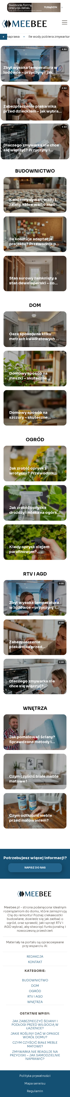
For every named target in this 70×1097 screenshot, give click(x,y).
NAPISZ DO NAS (35, 867)
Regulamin (35, 1091)
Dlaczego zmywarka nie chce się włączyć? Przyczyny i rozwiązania (31, 147)
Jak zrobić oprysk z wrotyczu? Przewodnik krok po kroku (31, 471)
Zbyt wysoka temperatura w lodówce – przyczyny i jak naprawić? (30, 70)
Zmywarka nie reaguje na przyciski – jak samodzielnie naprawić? (35, 1055)
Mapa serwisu (35, 1083)
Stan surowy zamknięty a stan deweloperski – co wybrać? (33, 281)
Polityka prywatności (35, 1076)
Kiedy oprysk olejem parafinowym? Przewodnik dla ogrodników (29, 549)
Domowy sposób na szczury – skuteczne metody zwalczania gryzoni (28, 415)
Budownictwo (35, 171)
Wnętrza (35, 708)
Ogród (35, 440)
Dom (35, 305)
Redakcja (35, 957)
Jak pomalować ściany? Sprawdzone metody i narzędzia (32, 739)
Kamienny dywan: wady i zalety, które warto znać (32, 202)
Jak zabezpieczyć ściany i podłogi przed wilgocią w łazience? (35, 1024)
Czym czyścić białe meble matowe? (34, 779)
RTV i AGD (35, 574)
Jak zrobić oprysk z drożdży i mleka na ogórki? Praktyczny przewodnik (35, 510)
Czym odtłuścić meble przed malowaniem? (30, 818)
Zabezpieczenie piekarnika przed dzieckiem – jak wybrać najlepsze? (32, 109)
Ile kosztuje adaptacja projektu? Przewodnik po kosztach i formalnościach (34, 241)
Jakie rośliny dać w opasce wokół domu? (35, 1035)
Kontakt (35, 962)
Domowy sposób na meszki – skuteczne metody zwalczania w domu (30, 376)
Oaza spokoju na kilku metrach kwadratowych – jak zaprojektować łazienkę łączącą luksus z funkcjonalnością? (33, 336)
